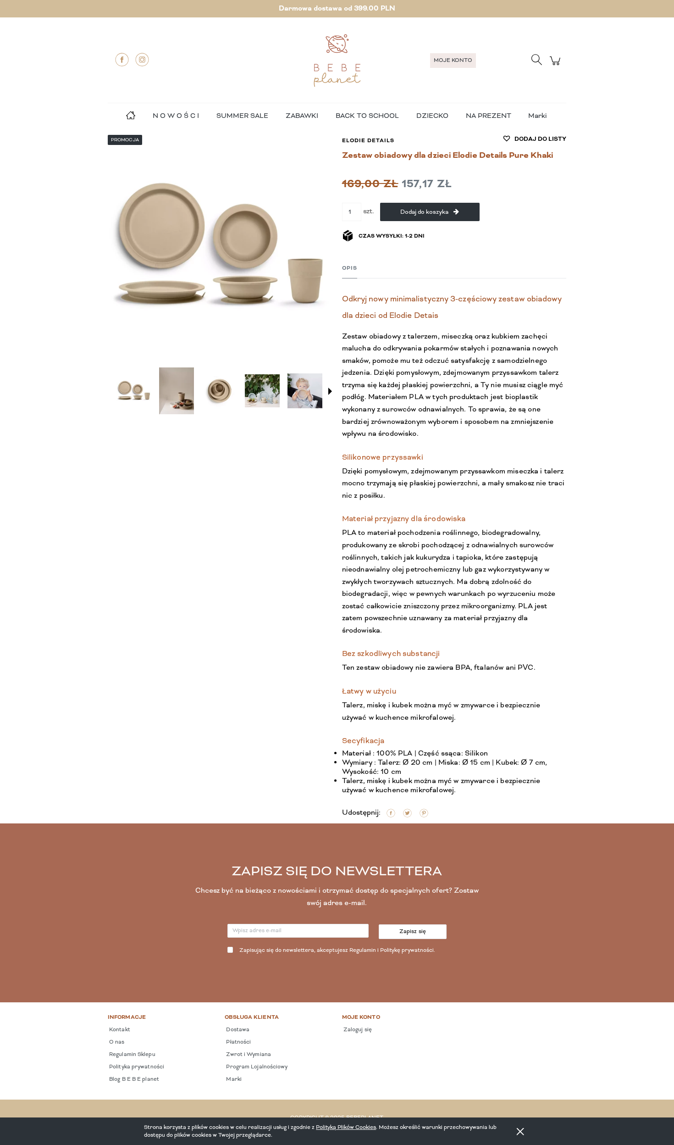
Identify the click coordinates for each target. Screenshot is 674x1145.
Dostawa (237, 1030)
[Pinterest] (424, 813)
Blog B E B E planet (133, 1079)
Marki (537, 116)
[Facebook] (122, 59)
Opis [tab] (349, 268)
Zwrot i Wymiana (248, 1054)
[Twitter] (407, 813)
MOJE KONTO (453, 60)
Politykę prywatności (407, 950)
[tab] (349, 268)
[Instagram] (142, 59)
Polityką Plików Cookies (346, 1127)
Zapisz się (412, 931)
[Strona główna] (337, 60)
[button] (330, 391)
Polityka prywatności (136, 1067)
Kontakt (119, 1030)
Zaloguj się (357, 1030)
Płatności (238, 1042)
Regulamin (362, 950)
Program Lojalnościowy (256, 1067)
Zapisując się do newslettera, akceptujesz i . (337, 950)
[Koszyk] (556, 66)
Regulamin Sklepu (131, 1054)
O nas (116, 1042)
